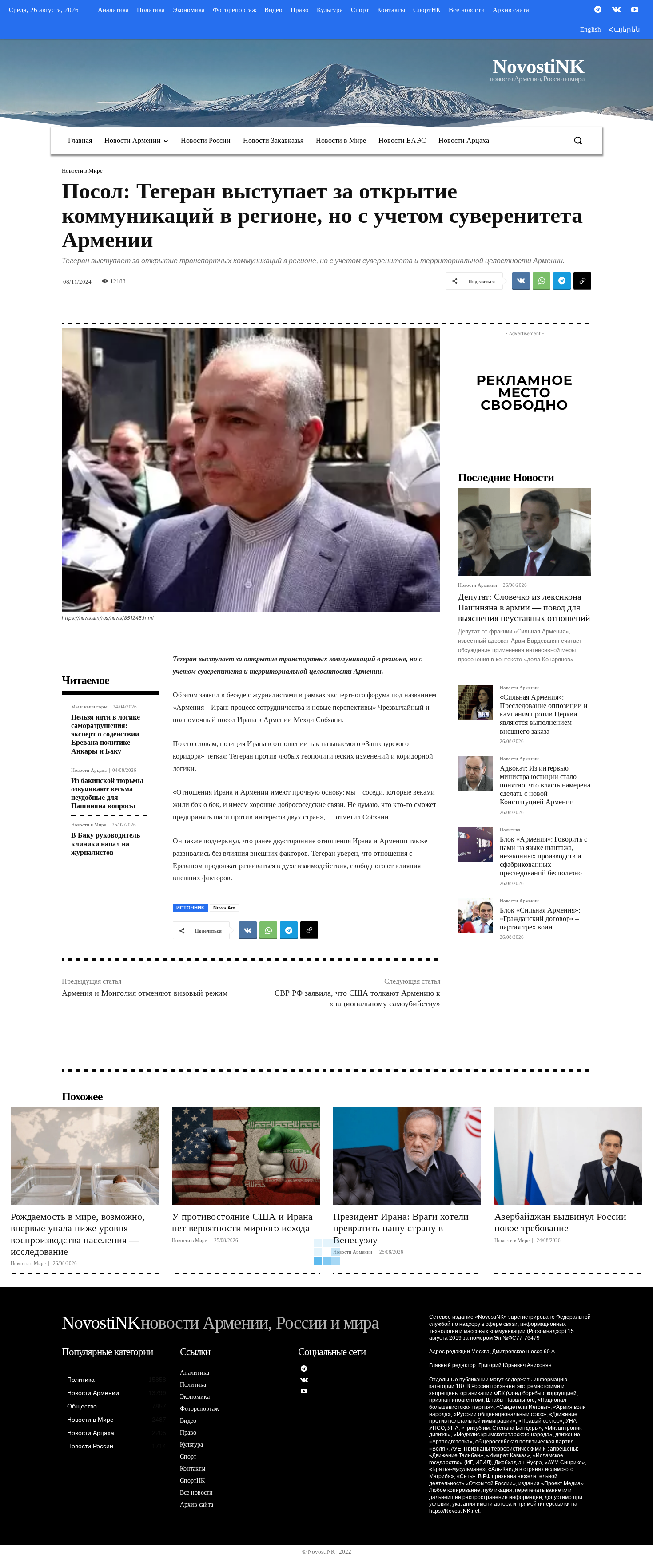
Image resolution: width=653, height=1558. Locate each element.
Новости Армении (477, 585)
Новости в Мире (82, 171)
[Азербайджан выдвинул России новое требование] (568, 1156)
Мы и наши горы (89, 706)
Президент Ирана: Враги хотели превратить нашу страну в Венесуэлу (401, 1228)
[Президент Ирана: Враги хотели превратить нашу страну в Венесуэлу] (407, 1156)
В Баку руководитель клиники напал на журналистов (105, 843)
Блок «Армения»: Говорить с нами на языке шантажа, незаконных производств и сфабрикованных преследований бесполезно (543, 856)
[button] (578, 140)
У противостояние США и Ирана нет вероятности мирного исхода (242, 1222)
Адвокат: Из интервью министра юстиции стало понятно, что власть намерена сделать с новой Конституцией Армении (545, 785)
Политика (510, 829)
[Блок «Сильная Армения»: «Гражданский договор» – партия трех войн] (475, 915)
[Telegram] (598, 10)
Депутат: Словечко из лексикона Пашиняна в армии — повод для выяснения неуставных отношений (524, 607)
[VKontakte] (616, 10)
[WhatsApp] (541, 281)
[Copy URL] (582, 281)
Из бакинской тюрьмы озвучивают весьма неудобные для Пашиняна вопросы (107, 793)
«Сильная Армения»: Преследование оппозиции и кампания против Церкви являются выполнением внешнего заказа (544, 714)
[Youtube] (634, 10)
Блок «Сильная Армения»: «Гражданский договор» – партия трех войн (540, 918)
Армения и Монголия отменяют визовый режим (144, 993)
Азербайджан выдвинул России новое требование (560, 1222)
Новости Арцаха (89, 770)
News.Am (224, 907)
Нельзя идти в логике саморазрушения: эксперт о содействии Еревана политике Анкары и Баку (105, 734)
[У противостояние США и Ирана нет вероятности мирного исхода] (246, 1156)
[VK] (521, 281)
